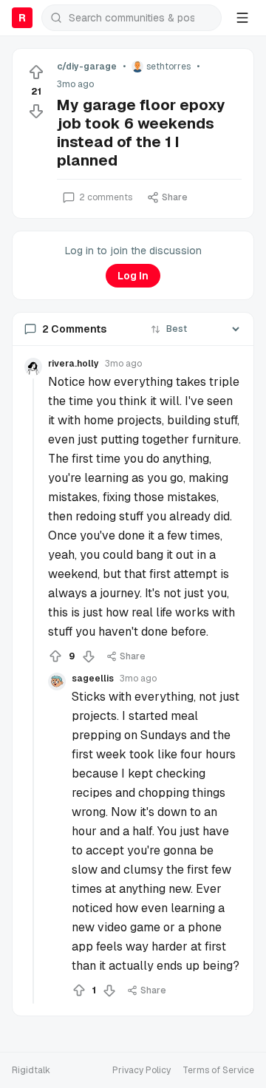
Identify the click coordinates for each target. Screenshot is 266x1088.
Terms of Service (218, 1070)
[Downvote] (36, 111)
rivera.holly (73, 364)
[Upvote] (36, 72)
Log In (133, 275)
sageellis (93, 678)
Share (175, 197)
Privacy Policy (141, 1070)
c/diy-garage (87, 66)
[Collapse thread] (33, 691)
